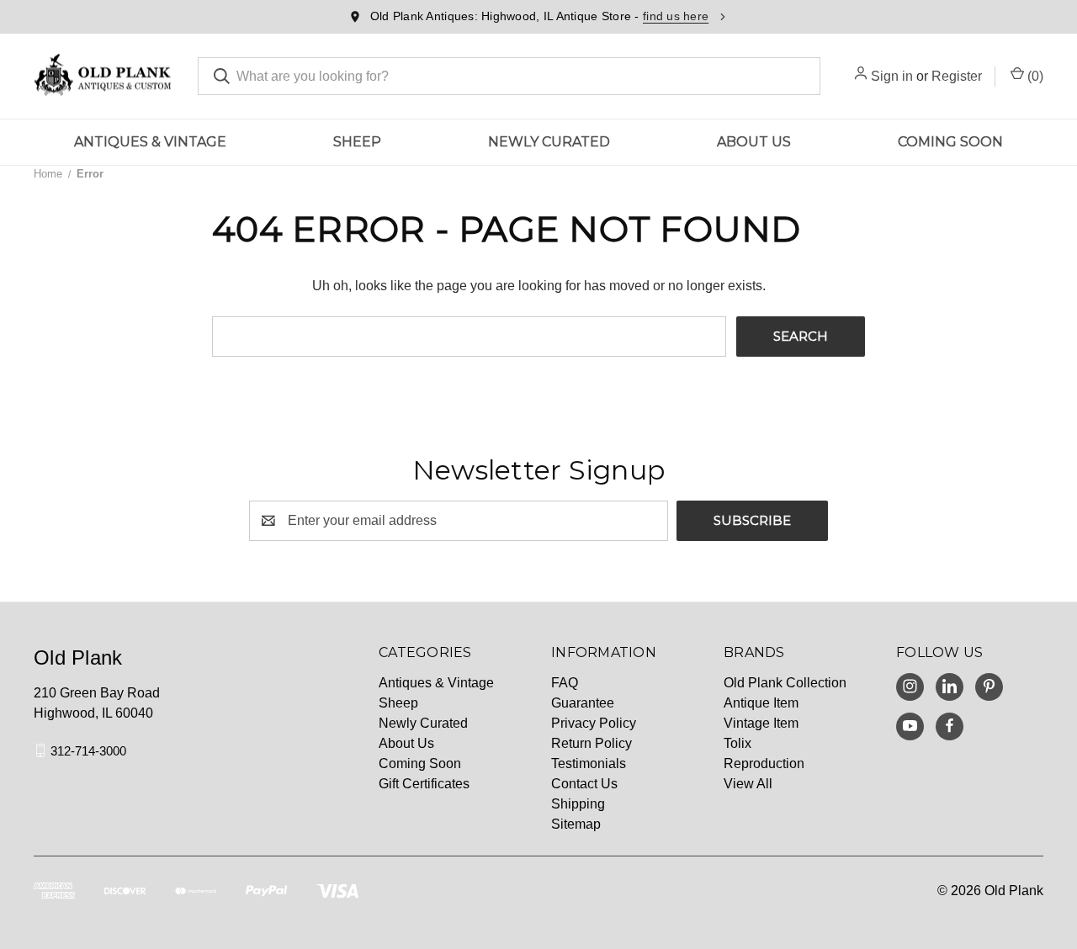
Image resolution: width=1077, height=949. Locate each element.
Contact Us (584, 784)
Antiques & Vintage (150, 142)
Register (956, 76)
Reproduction (764, 763)
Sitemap (576, 824)
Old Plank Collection (785, 683)
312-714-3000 (88, 750)
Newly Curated (549, 142)
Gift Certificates (424, 784)
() (1033, 76)
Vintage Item (761, 723)
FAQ (564, 683)
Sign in (892, 76)
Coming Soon (950, 142)
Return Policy (591, 743)
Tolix (737, 743)
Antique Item (761, 703)
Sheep (357, 142)
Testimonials (588, 763)
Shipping (578, 804)
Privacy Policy (593, 723)
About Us (754, 142)
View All (748, 784)
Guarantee (582, 703)
